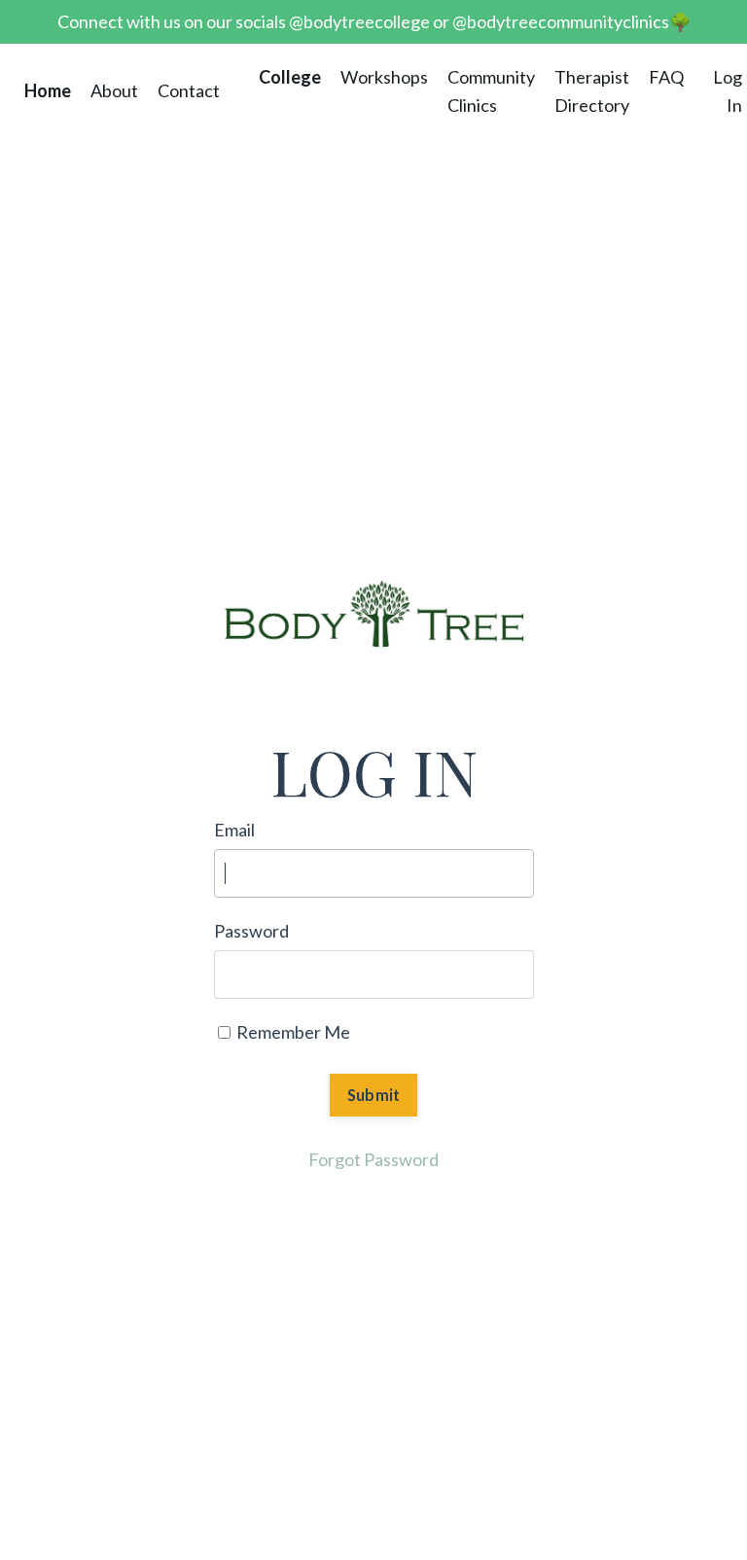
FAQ (666, 77)
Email (234, 829)
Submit (374, 1094)
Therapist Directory (591, 91)
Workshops (384, 77)
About (114, 90)
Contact (189, 90)
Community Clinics (491, 91)
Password (251, 930)
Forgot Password (373, 1159)
